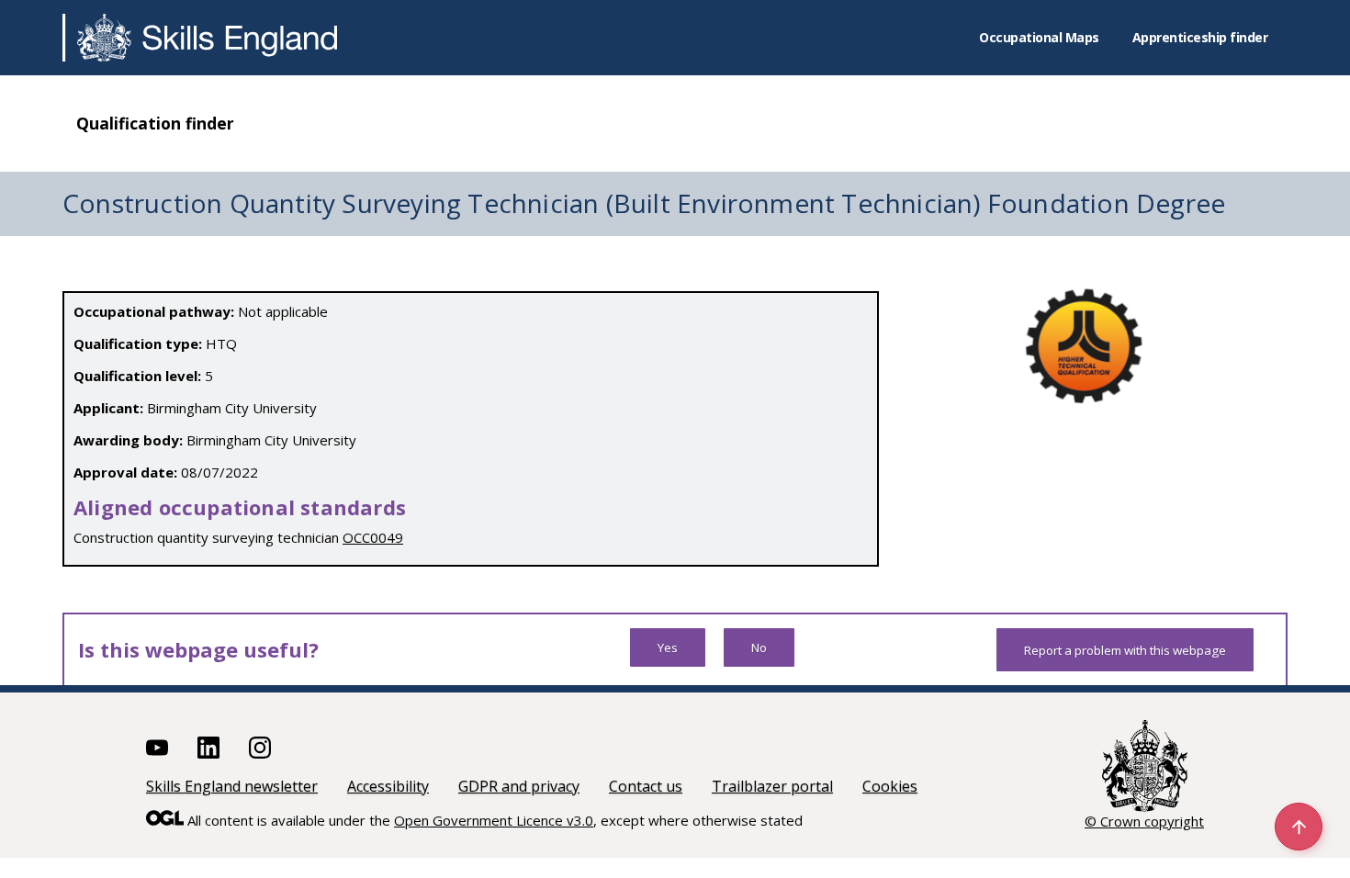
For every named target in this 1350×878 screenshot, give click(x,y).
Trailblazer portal (772, 786)
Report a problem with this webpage (1125, 650)
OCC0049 (373, 537)
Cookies (889, 786)
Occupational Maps (1039, 37)
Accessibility (388, 786)
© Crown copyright (1144, 821)
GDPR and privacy (518, 786)
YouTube (157, 747)
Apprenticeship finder (1200, 37)
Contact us (645, 786)
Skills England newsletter (232, 786)
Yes (668, 647)
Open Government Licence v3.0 (493, 820)
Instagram (260, 747)
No (759, 647)
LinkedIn (208, 747)
